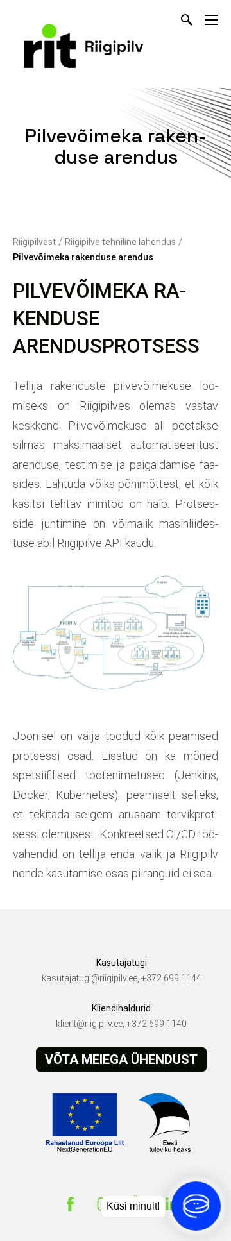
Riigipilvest (34, 242)
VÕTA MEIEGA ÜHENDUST (121, 1059)
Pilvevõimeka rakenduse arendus (83, 257)
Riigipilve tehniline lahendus (120, 242)
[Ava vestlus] (196, 1206)
